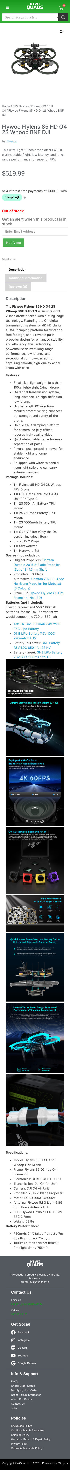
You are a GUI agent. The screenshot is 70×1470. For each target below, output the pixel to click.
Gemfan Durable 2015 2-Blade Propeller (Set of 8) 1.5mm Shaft (37, 564)
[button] (7, 7)
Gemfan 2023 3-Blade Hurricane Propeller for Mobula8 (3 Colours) (39, 583)
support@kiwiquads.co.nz (26, 1303)
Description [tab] (17, 269)
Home (6, 106)
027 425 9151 (19, 1314)
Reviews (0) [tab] (18, 287)
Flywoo (12, 141)
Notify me (13, 243)
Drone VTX (38, 106)
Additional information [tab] (26, 278)
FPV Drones (21, 106)
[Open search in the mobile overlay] (35, 17)
